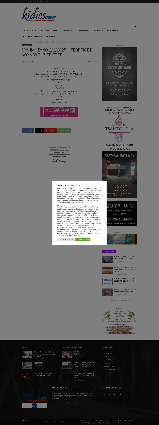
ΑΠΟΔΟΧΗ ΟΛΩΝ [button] (82, 239)
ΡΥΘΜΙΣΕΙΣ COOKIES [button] (66, 239)
